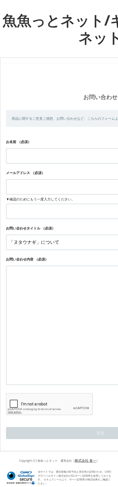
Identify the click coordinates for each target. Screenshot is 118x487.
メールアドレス (18, 172)
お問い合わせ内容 (20, 259)
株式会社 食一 (85, 460)
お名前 (11, 141)
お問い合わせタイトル (23, 228)
